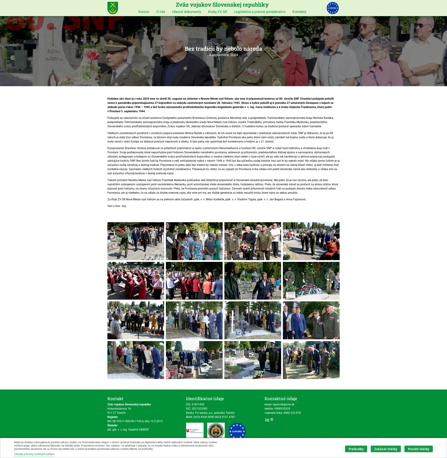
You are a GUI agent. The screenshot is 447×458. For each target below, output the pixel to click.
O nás (160, 12)
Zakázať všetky (385, 449)
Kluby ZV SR (217, 12)
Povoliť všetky (418, 449)
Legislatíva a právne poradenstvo (259, 12)
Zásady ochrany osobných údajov (34, 454)
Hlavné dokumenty (186, 12)
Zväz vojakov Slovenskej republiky (222, 4)
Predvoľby (356, 449)
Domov (143, 12)
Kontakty (299, 12)
